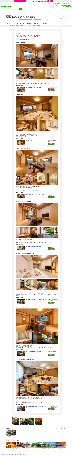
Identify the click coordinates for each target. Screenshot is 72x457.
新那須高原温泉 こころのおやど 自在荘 (20, 17)
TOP (7, 25)
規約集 (21, 454)
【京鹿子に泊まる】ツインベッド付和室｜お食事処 (34, 140)
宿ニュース (13, 23)
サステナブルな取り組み (37, 19)
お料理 (22, 25)
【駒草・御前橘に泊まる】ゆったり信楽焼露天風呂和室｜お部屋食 (36, 407)
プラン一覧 (19, 23)
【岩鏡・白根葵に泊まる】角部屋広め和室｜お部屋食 (35, 194)
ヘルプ (45, 3)
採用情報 (18, 454)
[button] (15, 430)
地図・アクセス (36, 23)
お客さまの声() (44, 23)
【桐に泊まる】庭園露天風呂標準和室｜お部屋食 (34, 246)
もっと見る (63, 428)
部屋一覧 (24, 23)
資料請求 (24, 454)
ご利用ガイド (49, 3)
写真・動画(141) (29, 23)
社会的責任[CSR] (13, 454)
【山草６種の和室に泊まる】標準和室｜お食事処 (34, 87)
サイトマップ (54, 3)
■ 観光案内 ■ (12, 25)
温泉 (25, 25)
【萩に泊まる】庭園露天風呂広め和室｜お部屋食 (34, 351)
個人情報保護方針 (7, 454)
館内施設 (29, 25)
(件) (15, 19)
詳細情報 (38, 25)
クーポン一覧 (51, 23)
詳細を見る (51, 90)
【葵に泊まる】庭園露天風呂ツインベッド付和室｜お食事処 (36, 299)
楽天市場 (64, 3)
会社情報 (2, 454)
